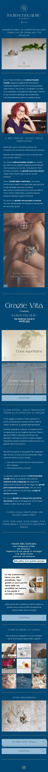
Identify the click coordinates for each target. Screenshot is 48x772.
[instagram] (24, 767)
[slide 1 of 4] (24, 117)
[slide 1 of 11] (24, 584)
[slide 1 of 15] (24, 378)
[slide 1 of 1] (24, 13)
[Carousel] (24, 13)
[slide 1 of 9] (24, 345)
